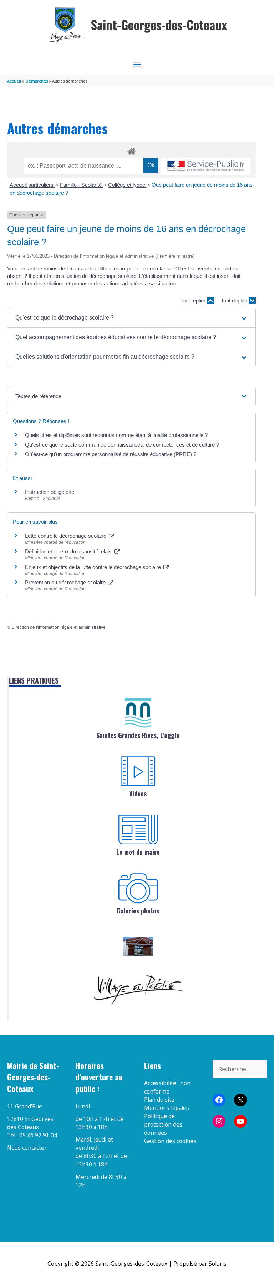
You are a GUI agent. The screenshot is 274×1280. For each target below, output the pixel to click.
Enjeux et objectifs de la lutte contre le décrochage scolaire (93, 567)
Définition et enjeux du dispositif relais (69, 551)
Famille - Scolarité (81, 185)
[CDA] (138, 713)
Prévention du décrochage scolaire (66, 582)
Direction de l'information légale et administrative (58, 627)
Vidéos (138, 793)
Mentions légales (166, 1108)
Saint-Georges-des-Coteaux (159, 25)
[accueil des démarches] (131, 150)
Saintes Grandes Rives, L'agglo (137, 735)
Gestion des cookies (170, 1141)
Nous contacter (27, 1148)
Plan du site (159, 1099)
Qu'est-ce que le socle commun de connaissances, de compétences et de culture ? (122, 445)
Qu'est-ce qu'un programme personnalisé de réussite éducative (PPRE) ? (110, 454)
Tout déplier (235, 300)
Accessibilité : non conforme (167, 1087)
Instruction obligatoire (49, 492)
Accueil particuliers (32, 185)
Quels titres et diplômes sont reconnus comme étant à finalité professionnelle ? (116, 435)
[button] (131, 317)
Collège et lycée (127, 185)
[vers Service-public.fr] (205, 166)
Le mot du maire (138, 852)
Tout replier (193, 300)
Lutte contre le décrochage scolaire (66, 536)
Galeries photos (138, 910)
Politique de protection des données (163, 1124)
